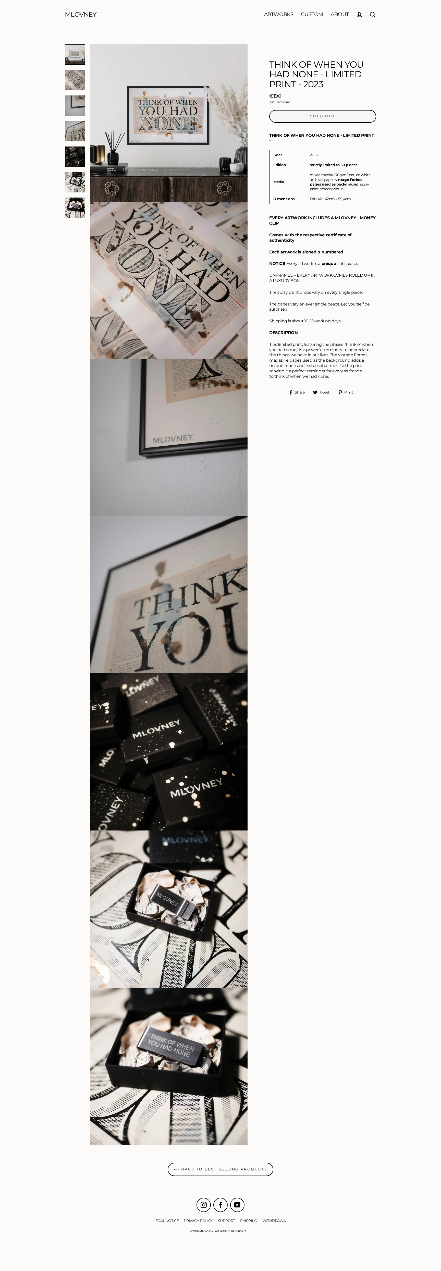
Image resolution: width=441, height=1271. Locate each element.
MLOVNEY (81, 14)
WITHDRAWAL (275, 1220)
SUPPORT (226, 1220)
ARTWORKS (278, 14)
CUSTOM (312, 14)
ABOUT (340, 14)
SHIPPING (248, 1220)
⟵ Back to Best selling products (220, 1169)
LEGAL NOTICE (166, 1220)
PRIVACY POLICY (198, 1220)
